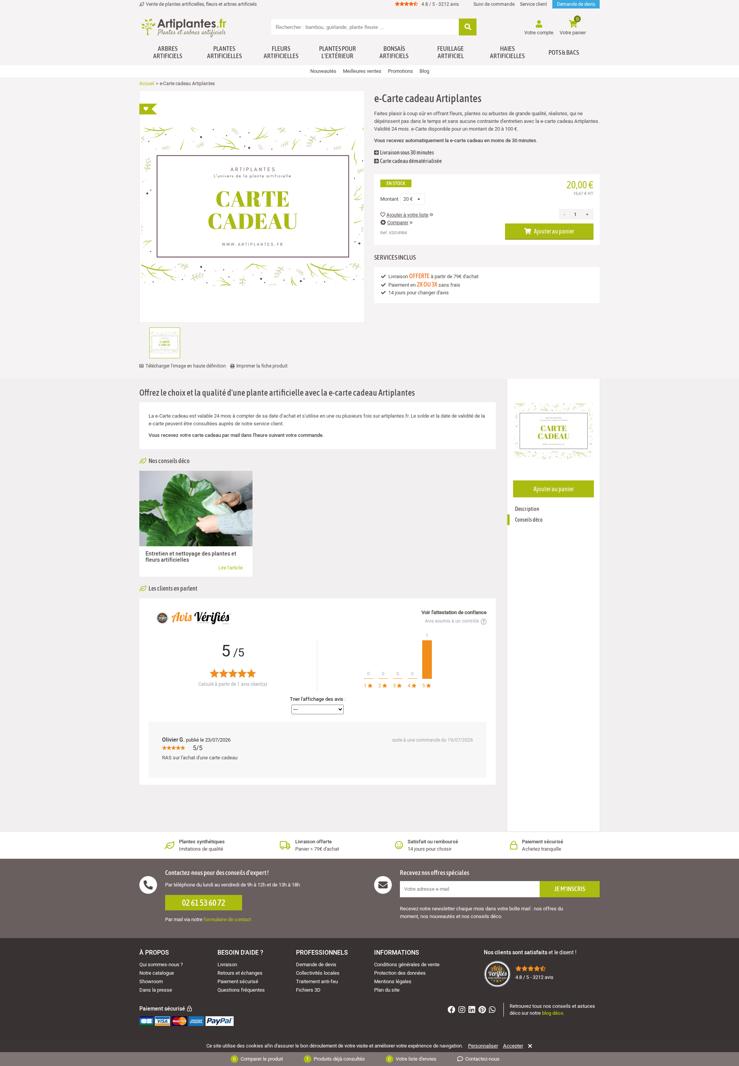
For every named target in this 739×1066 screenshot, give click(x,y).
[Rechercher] (468, 27)
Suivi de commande (494, 4)
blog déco (552, 1013)
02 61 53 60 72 (203, 903)
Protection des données (400, 973)
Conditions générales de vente (407, 964)
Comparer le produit (258, 1059)
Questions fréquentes (241, 990)
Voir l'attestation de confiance (454, 612)
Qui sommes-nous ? (161, 964)
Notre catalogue (156, 973)
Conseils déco (529, 520)
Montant (389, 199)
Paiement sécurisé (237, 981)
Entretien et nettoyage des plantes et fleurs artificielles (190, 557)
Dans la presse (155, 990)
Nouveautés (323, 71)
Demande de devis (576, 4)
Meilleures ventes (362, 71)
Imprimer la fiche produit (262, 366)
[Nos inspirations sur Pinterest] (483, 1010)
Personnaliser (483, 1046)
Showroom (151, 981)
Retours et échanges (239, 973)
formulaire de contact (227, 919)
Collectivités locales (317, 973)
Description (527, 509)
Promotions (400, 71)
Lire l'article (230, 567)
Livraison (227, 964)
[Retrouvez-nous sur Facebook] (452, 1010)
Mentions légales (392, 981)
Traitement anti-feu (317, 981)
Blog (424, 71)
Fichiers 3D (308, 990)
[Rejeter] (528, 1046)
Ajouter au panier (553, 231)
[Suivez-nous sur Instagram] (462, 1010)
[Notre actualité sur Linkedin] (472, 1010)
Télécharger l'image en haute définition (185, 366)
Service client (533, 4)
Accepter (513, 1046)
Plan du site (387, 990)
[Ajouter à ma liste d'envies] (148, 109)
